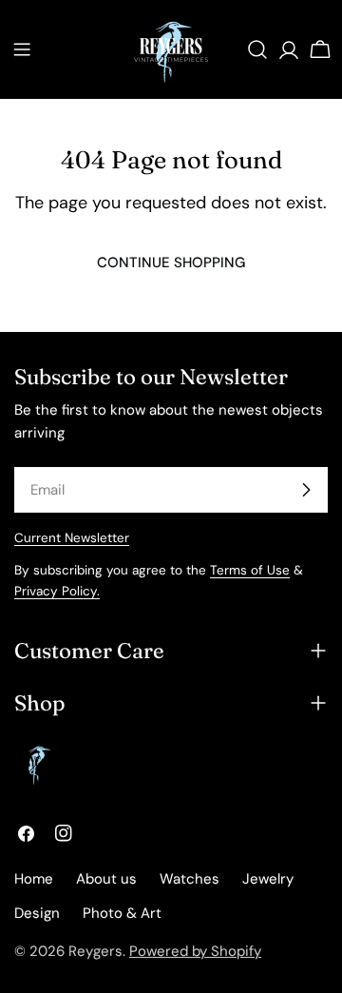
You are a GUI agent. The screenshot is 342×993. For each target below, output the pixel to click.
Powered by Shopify (195, 951)
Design (37, 913)
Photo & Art (122, 913)
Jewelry (268, 878)
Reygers (95, 951)
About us (106, 878)
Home (33, 878)
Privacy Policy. (57, 591)
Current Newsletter (71, 538)
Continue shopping (171, 262)
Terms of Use (250, 570)
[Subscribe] (306, 490)
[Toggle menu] (22, 49)
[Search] (257, 49)
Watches (189, 878)
